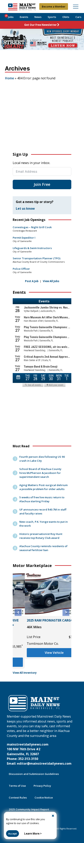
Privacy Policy (42, 785)
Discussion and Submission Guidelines (34, 774)
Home (9, 78)
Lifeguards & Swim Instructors (32, 248)
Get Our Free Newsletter (40, 25)
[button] (18, 612)
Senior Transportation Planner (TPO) (36, 258)
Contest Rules (18, 797)
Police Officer (21, 269)
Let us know (25, 208)
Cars (78, 17)
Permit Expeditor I (24, 237)
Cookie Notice (44, 797)
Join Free (42, 184)
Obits (65, 17)
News (37, 17)
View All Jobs (51, 281)
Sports (52, 17)
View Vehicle (42, 652)
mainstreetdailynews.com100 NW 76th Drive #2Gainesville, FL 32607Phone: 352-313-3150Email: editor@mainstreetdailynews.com (39, 754)
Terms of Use (17, 785)
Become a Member (53, 6)
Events (24, 17)
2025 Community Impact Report (29, 809)
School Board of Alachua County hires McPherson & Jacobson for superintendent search (40, 473)
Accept (12, 833)
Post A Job (31, 281)
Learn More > (33, 833)
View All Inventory (25, 672)
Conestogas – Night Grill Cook (32, 227)
